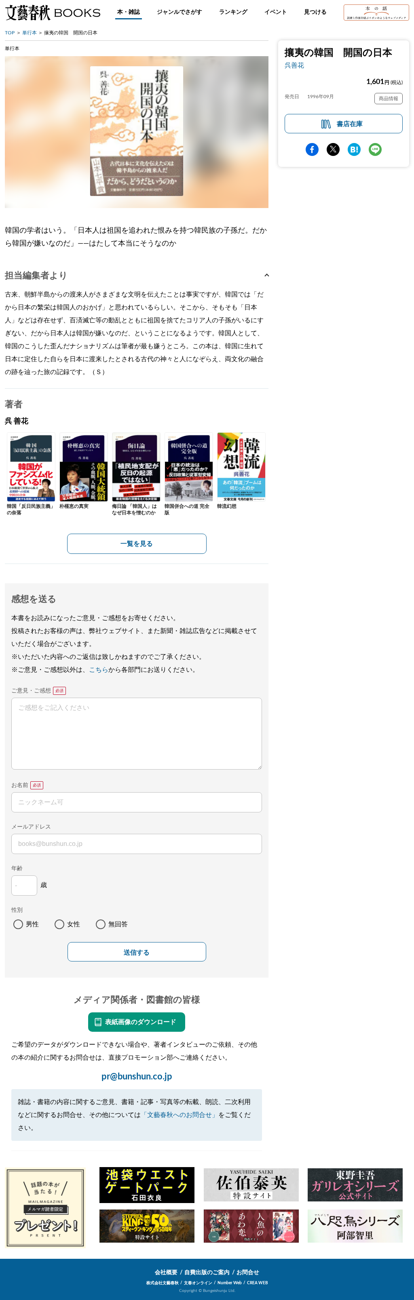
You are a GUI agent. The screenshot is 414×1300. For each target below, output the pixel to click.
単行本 (29, 32)
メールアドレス (31, 827)
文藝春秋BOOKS (52, 12)
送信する (137, 952)
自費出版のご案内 (207, 1272)
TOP (10, 32)
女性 (73, 924)
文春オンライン (198, 1283)
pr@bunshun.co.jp (136, 1076)
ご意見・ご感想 (31, 691)
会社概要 (166, 1272)
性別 (17, 910)
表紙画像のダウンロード (140, 1022)
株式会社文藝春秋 (162, 1283)
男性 (32, 924)
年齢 (17, 868)
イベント (275, 12)
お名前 (19, 785)
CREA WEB (257, 1283)
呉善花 (294, 65)
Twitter (333, 149)
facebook (312, 149)
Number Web (230, 1283)
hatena (354, 149)
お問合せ (248, 1272)
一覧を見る (136, 544)
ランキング (233, 12)
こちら (98, 670)
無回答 (118, 924)
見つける (315, 12)
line (375, 149)
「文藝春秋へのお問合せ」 (179, 1115)
